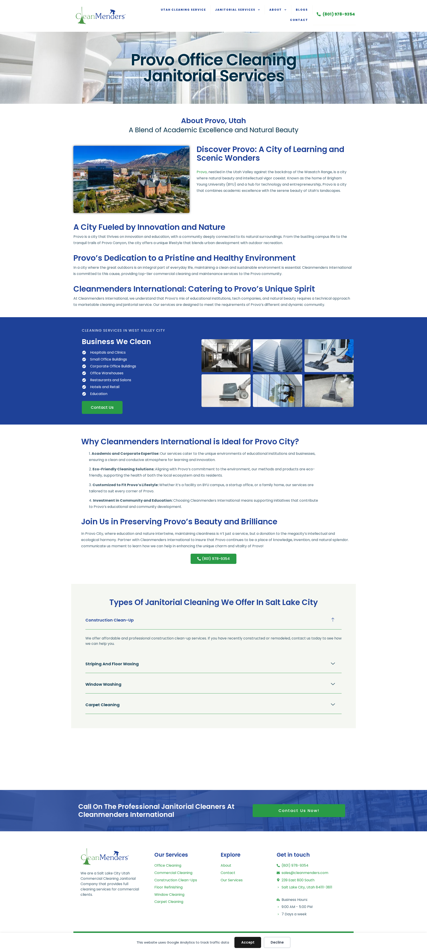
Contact (299, 20)
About (275, 10)
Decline (277, 942)
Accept (247, 942)
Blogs (302, 10)
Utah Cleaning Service (183, 10)
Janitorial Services (235, 10)
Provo (202, 171)
